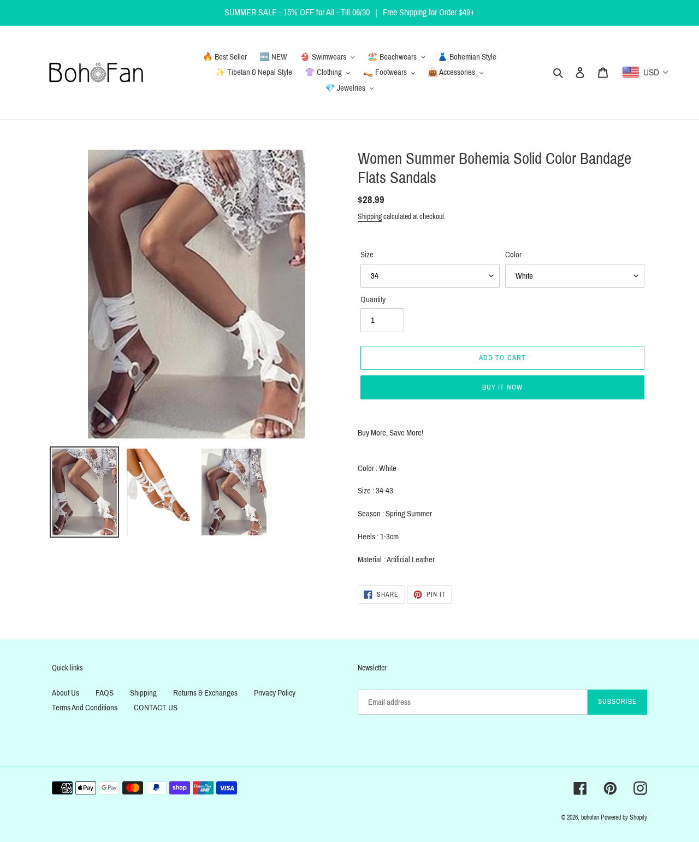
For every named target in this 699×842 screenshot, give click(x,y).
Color (513, 254)
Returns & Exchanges (205, 692)
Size (367, 254)
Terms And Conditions (84, 707)
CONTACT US (155, 707)
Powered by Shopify (624, 817)
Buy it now (502, 387)
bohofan (590, 817)
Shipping (370, 217)
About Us (65, 692)
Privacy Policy (274, 692)
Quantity (373, 299)
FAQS (105, 692)
